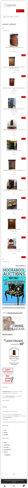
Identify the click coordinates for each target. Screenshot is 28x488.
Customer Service (7, 444)
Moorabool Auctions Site (15, 313)
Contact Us (6, 451)
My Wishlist (6, 434)
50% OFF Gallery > (7, 334)
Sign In (5, 430)
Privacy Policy (6, 447)
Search (14, 486)
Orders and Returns (7, 449)
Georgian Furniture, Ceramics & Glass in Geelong (14, 363)
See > (13, 308)
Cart (21, 485)
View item (23, 55)
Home (5, 16)
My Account (4, 486)
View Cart (5, 432)
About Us (5, 442)
